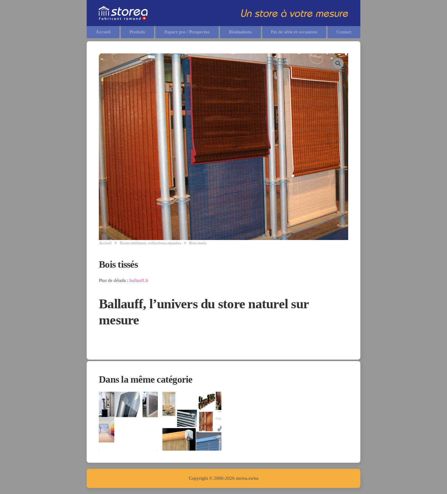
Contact (344, 31)
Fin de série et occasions (294, 31)
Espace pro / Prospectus (187, 31)
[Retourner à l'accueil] (123, 13)
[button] (338, 63)
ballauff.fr (139, 280)
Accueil (103, 31)
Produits (137, 31)
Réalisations (240, 31)
